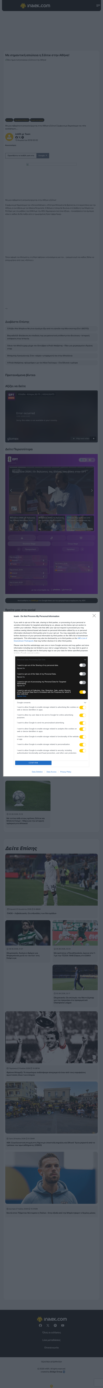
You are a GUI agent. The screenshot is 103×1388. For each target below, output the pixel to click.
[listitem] (51, 659)
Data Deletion (37, 772)
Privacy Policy (65, 772)
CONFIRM (33, 763)
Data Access (51, 772)
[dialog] (51, 694)
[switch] (82, 665)
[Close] (95, 616)
